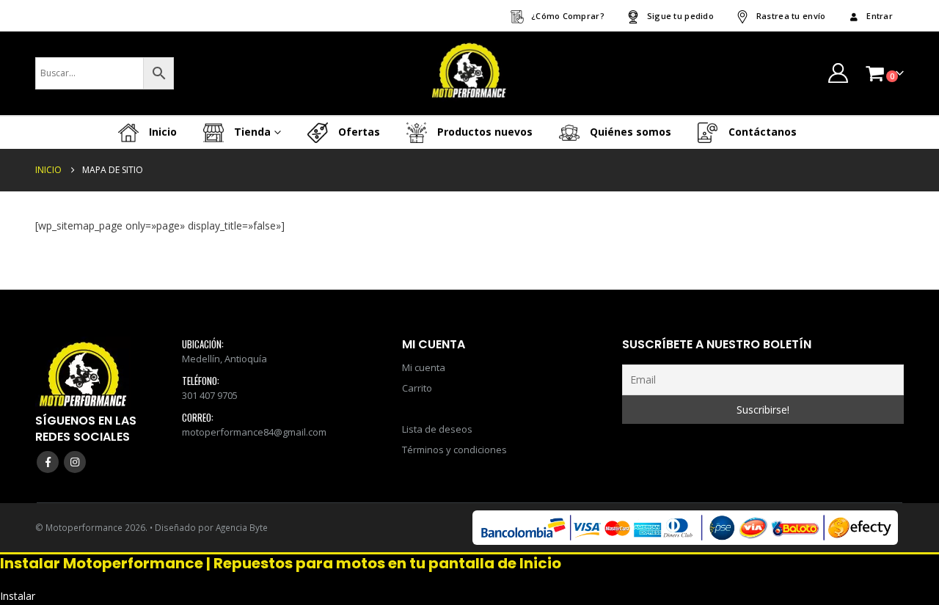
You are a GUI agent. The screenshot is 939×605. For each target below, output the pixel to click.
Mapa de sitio (435, 408)
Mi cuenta (423, 367)
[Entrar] (838, 73)
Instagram (75, 462)
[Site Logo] (469, 73)
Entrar (879, 15)
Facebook (48, 462)
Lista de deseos (437, 429)
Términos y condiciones (454, 449)
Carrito (417, 388)
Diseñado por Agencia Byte (211, 527)
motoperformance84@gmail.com (254, 432)
